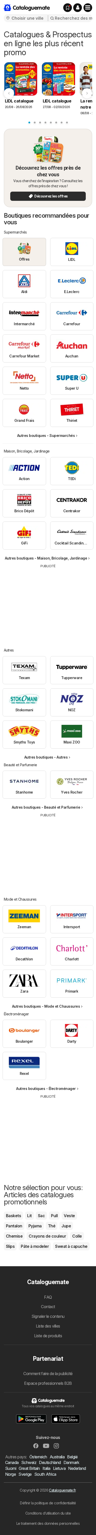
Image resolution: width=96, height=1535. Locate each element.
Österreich (38, 1456)
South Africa (45, 1474)
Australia (57, 1456)
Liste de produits (48, 1335)
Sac (41, 1215)
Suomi (10, 1468)
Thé (51, 1225)
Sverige (24, 1474)
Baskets (13, 1215)
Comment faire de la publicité (47, 1373)
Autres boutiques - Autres (46, 757)
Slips (10, 1246)
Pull (54, 1215)
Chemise (14, 1236)
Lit (29, 1215)
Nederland (77, 1468)
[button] (77, 7)
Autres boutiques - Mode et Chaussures (46, 1006)
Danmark (71, 1462)
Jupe (66, 1225)
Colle (77, 1236)
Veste (69, 1215)
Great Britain (29, 1468)
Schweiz (28, 1462)
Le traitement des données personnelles (48, 1523)
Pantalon (14, 1225)
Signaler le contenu (47, 1316)
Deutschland (50, 1462)
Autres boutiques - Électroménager (46, 1088)
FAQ (48, 1297)
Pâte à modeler (35, 1246)
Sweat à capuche (71, 1246)
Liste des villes (48, 1326)
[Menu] (87, 7)
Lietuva (59, 1468)
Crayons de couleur (47, 1236)
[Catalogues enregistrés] (67, 7)
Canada (12, 1462)
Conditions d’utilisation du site (48, 1513)
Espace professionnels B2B (48, 1383)
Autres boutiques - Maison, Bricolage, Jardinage (46, 558)
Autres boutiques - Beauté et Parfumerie (46, 807)
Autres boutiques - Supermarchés (46, 435)
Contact (48, 1306)
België (72, 1456)
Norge (10, 1474)
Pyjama (35, 1225)
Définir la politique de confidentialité (48, 1503)
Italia (46, 1468)
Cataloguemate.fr (62, 1490)
